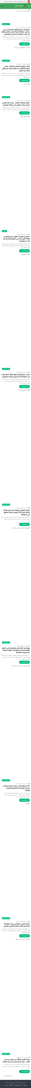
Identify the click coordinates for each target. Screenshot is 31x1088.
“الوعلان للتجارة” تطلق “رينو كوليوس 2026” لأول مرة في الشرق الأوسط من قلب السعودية (16, 238)
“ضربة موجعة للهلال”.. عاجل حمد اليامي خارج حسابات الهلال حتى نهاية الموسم (16, 103)
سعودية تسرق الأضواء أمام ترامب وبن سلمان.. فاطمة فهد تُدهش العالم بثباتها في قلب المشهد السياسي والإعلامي (15, 31)
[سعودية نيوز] (20, 6)
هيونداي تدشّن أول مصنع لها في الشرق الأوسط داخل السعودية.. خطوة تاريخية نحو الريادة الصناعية (16, 650)
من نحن (6, 1085)
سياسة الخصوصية (18, 1085)
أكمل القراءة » (24, 44)
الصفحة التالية (8, 1075)
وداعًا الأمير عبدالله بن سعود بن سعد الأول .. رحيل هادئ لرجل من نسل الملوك (16, 1060)
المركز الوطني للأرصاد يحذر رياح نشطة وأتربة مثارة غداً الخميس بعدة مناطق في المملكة (16, 512)
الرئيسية (25, 1085)
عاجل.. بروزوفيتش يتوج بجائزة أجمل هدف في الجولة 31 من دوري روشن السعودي (16, 375)
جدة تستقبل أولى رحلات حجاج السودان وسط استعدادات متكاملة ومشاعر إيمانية (16, 788)
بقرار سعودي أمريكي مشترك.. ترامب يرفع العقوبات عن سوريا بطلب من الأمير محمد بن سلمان (16, 68)
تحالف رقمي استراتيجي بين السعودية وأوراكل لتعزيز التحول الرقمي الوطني (17, 924)
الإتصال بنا (11, 1085)
